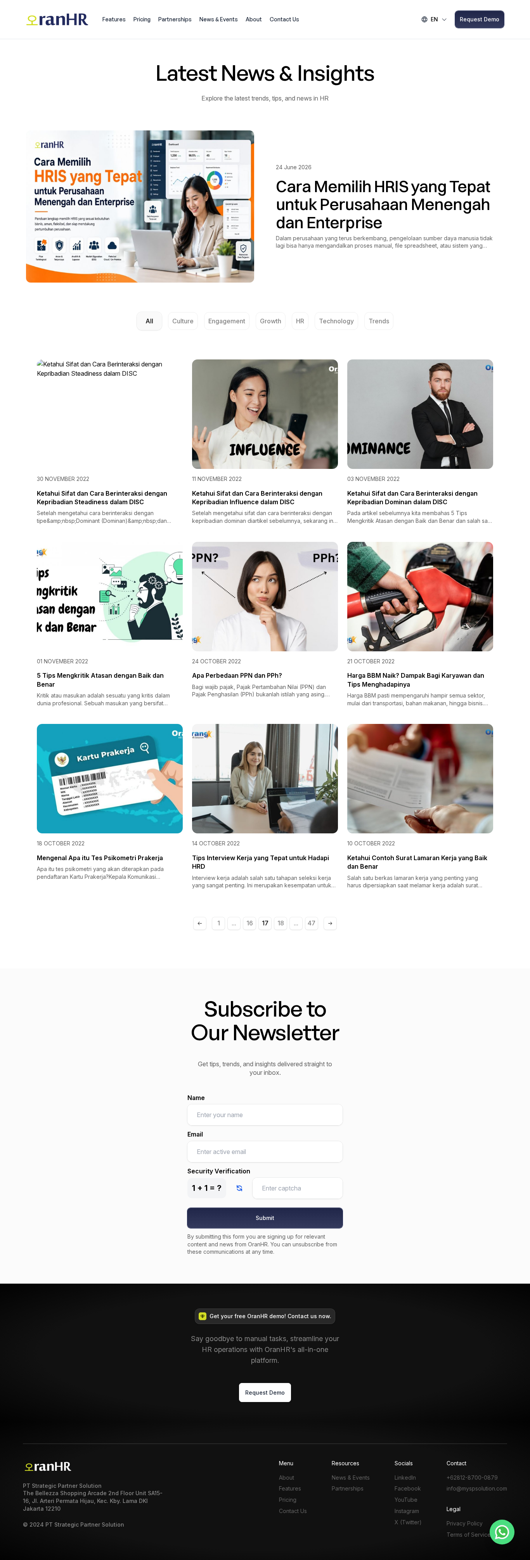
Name (196, 1098)
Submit (265, 1218)
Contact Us (284, 19)
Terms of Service (469, 1535)
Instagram (407, 1511)
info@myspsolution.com (477, 1488)
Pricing (142, 19)
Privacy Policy (465, 1523)
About (254, 19)
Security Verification (218, 1171)
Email (195, 1134)
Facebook (408, 1488)
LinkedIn (405, 1478)
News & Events (218, 19)
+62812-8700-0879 (472, 1478)
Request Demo (479, 19)
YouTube (406, 1500)
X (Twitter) (408, 1522)
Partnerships (175, 19)
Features (114, 19)
